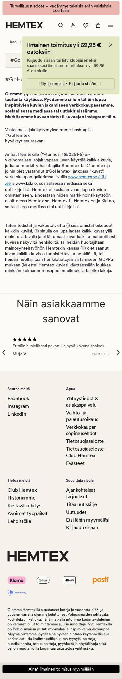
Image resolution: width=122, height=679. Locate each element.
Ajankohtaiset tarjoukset (80, 493)
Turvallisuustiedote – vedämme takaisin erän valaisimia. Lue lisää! (61, 8)
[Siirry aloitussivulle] (24, 25)
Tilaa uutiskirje (81, 504)
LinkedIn (17, 414)
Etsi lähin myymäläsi (87, 520)
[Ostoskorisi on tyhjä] (98, 25)
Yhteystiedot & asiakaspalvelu (82, 401)
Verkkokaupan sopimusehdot (81, 430)
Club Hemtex (22, 490)
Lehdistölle (19, 521)
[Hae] (60, 25)
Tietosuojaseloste (85, 441)
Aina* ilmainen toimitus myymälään (61, 669)
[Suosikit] (85, 25)
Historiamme (21, 498)
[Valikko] (110, 25)
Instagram (18, 406)
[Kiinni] (110, 45)
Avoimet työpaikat (28, 513)
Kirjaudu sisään (82, 527)
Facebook (18, 398)
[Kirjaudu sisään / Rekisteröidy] (73, 25)
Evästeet (75, 463)
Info (13, 42)
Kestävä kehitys (24, 506)
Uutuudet (76, 512)
